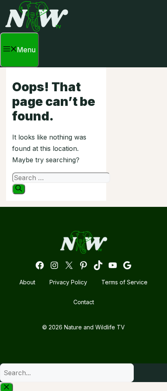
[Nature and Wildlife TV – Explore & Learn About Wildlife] (36, 30)
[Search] (18, 189)
